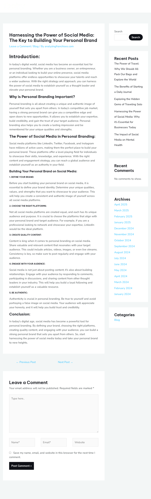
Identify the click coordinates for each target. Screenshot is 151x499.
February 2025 (123, 216)
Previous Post (26, 362)
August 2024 (122, 252)
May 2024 (120, 270)
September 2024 (124, 246)
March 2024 (121, 282)
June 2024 (120, 264)
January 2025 (122, 222)
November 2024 (124, 234)
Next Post (65, 362)
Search (118, 31)
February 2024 (123, 288)
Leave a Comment (20, 46)
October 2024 (122, 240)
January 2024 (122, 294)
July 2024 (120, 258)
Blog (36, 46)
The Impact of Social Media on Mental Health (126, 140)
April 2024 (120, 276)
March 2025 (121, 210)
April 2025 (120, 204)
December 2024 (124, 228)
